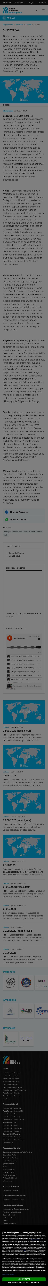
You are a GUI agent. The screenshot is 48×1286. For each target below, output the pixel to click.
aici (24, 1250)
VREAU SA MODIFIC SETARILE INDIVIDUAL (24, 1282)
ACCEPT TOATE (24, 1279)
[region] (24, 1255)
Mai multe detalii (35, 1239)
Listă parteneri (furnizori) (8, 1274)
